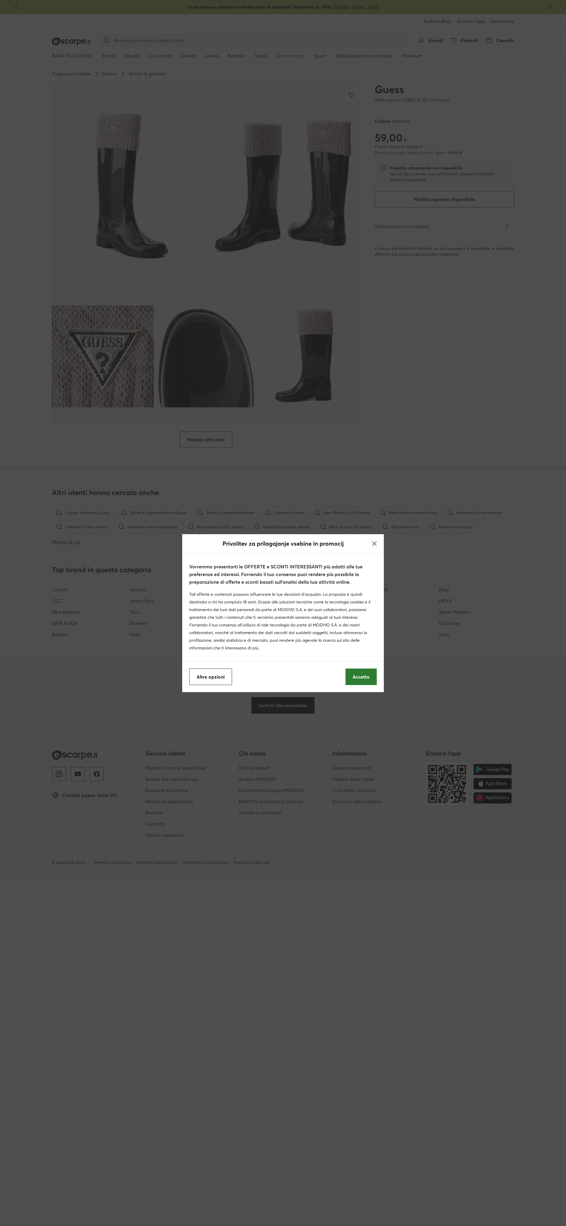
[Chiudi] (374, 544)
